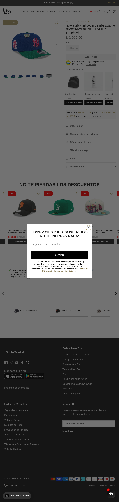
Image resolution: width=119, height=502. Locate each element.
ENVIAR (59, 255)
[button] (17, 495)
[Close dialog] (88, 227)
